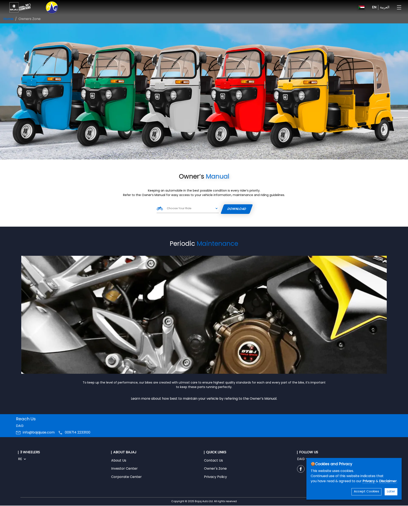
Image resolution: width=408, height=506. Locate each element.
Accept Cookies (366, 491)
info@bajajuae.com (39, 432)
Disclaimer (388, 481)
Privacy (369, 481)
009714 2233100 (77, 432)
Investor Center (124, 468)
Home (8, 19)
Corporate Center (126, 477)
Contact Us (213, 460)
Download (237, 209)
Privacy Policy (215, 477)
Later (391, 491)
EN (374, 7)
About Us (118, 460)
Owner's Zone (215, 468)
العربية (384, 7)
